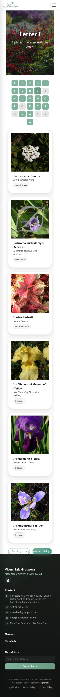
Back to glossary (20, 551)
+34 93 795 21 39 (19, 606)
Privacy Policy (29, 687)
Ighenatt (44, 682)
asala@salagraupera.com (23, 612)
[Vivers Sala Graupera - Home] (11, 5)
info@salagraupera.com (23, 617)
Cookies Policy (46, 687)
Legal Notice (13, 687)
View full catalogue (42, 551)
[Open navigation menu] (53, 5)
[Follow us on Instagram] (8, 580)
